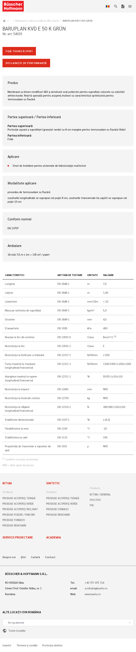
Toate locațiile (13, 630)
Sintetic (53, 483)
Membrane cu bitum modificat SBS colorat (37, 20)
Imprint (6, 645)
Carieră (35, 557)
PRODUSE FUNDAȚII (13, 520)
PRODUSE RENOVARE (14, 525)
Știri (23, 557)
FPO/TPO (95, 500)
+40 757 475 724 (94, 582)
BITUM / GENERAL (100, 494)
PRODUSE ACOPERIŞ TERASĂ (18, 498)
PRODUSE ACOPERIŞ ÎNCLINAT (20, 509)
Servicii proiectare (17, 537)
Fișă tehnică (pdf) (19, 51)
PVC (92, 505)
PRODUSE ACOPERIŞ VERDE (18, 503)
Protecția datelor (52, 645)
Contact (50, 557)
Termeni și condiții (26, 645)
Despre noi (9, 557)
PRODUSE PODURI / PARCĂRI (18, 514)
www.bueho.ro (93, 594)
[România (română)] (108, 6)
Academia (53, 537)
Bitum (7, 483)
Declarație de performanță (26, 62)
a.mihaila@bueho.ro (96, 588)
